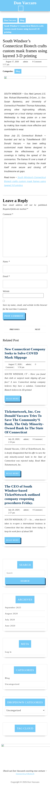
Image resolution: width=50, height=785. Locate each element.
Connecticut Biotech (25, 774)
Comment (8, 214)
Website (6, 291)
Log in (8, 652)
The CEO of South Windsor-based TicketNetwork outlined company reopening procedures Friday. (22, 494)
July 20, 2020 (13, 439)
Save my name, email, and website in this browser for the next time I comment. (25, 307)
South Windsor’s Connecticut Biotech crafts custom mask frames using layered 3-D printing (25, 181)
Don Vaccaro (25, 3)
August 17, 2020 (12, 62)
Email (6, 276)
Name (6, 261)
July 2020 (10, 620)
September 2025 (13, 607)
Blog (22, 20)
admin (25, 62)
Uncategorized (12, 684)
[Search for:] (25, 573)
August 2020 (11, 613)
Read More (13, 398)
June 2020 (10, 626)
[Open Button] (20, 8)
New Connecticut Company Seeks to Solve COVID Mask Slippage (25, 353)
